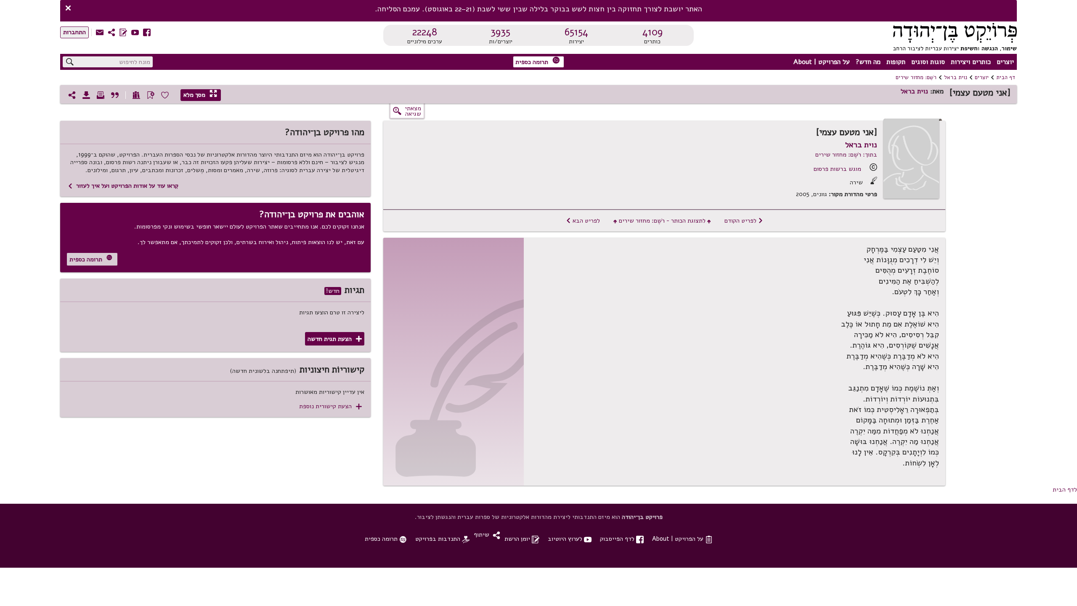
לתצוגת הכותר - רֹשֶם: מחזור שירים (662, 220)
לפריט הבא (583, 220)
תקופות (895, 61)
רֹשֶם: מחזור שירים (916, 77)
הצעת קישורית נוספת (330, 406)
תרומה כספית (537, 61)
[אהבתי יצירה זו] (164, 95)
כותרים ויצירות (971, 61)
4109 (652, 32)
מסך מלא (200, 94)
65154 (576, 32)
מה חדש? (868, 61)
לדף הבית (1065, 489)
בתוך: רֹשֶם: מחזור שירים (846, 154)
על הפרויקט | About (821, 61)
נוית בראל (955, 77)
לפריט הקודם (743, 220)
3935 (500, 32)
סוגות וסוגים (928, 61)
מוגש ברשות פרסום (837, 169)
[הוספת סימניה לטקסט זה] (150, 95)
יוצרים (1005, 61)
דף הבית (1005, 77)
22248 (424, 32)
